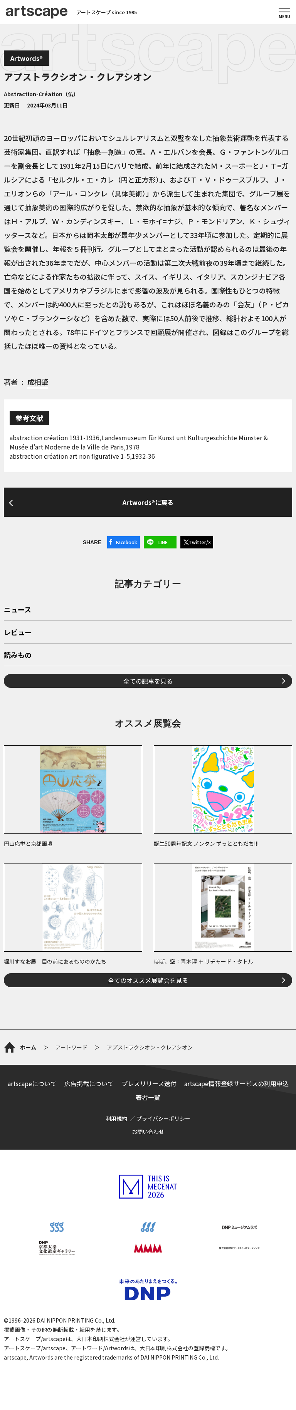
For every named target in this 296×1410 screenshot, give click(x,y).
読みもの (18, 655)
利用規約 (116, 1118)
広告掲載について (89, 1083)
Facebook (126, 542)
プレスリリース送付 (149, 1083)
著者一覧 (148, 1097)
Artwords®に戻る (148, 502)
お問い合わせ (148, 1131)
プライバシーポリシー (163, 1118)
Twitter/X (199, 542)
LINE (163, 542)
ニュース (17, 610)
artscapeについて (32, 1083)
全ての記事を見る (148, 681)
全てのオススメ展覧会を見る (148, 980)
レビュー (18, 633)
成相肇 (37, 382)
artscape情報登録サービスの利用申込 (236, 1083)
